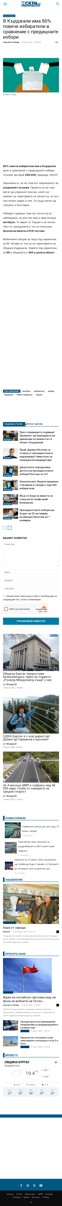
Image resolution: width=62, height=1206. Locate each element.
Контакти (36, 1197)
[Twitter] (21, 52)
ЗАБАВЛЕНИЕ (14, 879)
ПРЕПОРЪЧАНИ (15, 953)
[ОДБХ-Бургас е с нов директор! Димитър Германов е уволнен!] (31, 713)
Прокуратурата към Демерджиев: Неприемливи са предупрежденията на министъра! (39, 1025)
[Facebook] (14, 52)
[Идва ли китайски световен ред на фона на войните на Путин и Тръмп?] (31, 976)
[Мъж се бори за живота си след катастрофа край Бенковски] (10, 499)
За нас (19, 1194)
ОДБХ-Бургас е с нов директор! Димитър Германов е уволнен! (26, 738)
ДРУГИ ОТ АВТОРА (34, 424)
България (7, 439)
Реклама (17, 1197)
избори (51, 391)
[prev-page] (5, 528)
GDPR (40, 1194)
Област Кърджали (25, 394)
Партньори (30, 1194)
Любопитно (8, 992)
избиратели (39, 391)
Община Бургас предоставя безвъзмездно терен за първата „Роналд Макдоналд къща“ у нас (27, 677)
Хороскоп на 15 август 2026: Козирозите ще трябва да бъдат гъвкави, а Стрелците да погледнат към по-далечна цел (37, 864)
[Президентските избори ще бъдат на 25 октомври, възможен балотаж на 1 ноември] (10, 513)
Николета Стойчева (11, 42)
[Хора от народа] (31, 904)
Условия (49, 1194)
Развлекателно (9, 923)
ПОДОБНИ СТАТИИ (13, 424)
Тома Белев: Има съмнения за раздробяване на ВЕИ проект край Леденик (36, 846)
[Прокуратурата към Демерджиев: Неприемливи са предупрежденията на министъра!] (10, 1025)
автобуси (26, 391)
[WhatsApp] (51, 52)
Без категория (9, 16)
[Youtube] (41, 1185)
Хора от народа (14, 927)
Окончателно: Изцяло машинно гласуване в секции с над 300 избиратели (39, 485)
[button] (5, 4)
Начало (10, 1194)
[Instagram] (27, 1185)
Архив (26, 1197)
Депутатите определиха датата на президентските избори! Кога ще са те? (36, 471)
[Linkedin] (29, 52)
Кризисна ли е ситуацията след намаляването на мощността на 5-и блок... (39, 1040)
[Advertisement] (31, 130)
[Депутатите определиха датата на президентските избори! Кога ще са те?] (10, 471)
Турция (39, 394)
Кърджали (8, 394)
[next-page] (10, 528)
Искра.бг (6, 931)
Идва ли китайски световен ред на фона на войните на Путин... (29, 999)
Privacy (46, 1197)
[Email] (44, 52)
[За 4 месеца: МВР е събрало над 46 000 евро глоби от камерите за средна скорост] (31, 767)
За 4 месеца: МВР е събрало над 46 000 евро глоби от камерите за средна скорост (29, 788)
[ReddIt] (36, 52)
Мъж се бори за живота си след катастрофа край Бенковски (36, 499)
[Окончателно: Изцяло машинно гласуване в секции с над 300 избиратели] (10, 485)
